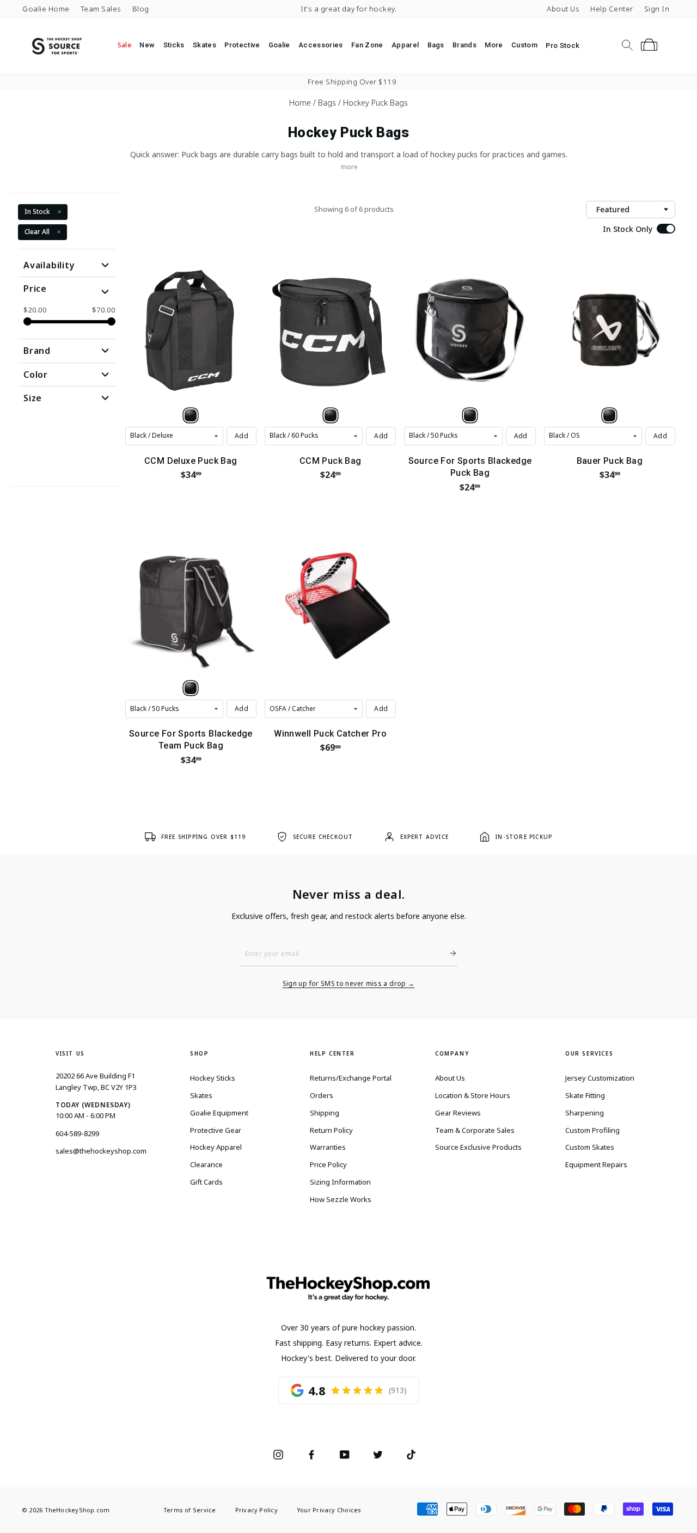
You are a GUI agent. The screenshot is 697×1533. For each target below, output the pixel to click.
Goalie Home (46, 9)
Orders (321, 1095)
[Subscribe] (448, 953)
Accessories (320, 45)
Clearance (206, 1164)
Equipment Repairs (596, 1164)
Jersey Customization (599, 1078)
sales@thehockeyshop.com (101, 1151)
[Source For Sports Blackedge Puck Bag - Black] (470, 415)
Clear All (37, 231)
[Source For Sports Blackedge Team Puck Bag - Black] (191, 688)
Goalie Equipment (219, 1113)
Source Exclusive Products (478, 1147)
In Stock (37, 211)
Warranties (328, 1147)
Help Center (611, 9)
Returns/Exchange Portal (351, 1078)
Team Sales (101, 9)
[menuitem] (124, 45)
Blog (140, 9)
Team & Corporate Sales (475, 1130)
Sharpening (584, 1113)
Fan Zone (367, 45)
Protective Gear (215, 1130)
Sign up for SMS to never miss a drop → (349, 983)
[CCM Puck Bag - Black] (331, 415)
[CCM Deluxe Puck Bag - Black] (191, 415)
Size (32, 398)
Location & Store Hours (472, 1095)
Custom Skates (589, 1147)
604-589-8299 (77, 1133)
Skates (204, 45)
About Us (563, 9)
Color (35, 375)
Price (35, 289)
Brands (464, 45)
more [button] (349, 166)
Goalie (279, 45)
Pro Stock (562, 45)
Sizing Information (340, 1182)
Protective (242, 45)
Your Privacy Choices (329, 1510)
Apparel (405, 45)
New (147, 45)
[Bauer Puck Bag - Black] (609, 415)
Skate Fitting (585, 1095)
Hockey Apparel (216, 1147)
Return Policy (331, 1130)
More (494, 45)
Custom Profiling (592, 1130)
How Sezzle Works (340, 1199)
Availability (49, 265)
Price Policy (328, 1164)
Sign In (657, 9)
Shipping (324, 1113)
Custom (524, 45)
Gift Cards (206, 1182)
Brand (37, 351)
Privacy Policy (256, 1510)
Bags (435, 45)
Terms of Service (189, 1510)
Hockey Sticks (212, 1078)
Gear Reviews (458, 1113)
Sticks (174, 45)
